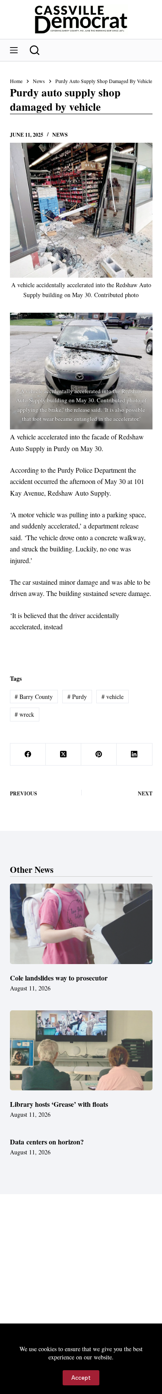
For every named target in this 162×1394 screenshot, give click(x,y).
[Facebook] (28, 754)
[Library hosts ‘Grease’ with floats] (81, 1050)
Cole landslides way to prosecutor (59, 978)
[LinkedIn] (134, 754)
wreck (24, 714)
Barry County (34, 696)
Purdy (77, 696)
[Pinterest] (99, 754)
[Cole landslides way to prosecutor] (81, 924)
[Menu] (14, 50)
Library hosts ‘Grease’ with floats (59, 1104)
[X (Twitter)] (63, 754)
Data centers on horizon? (47, 1142)
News (60, 134)
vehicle (113, 696)
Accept (81, 1378)
